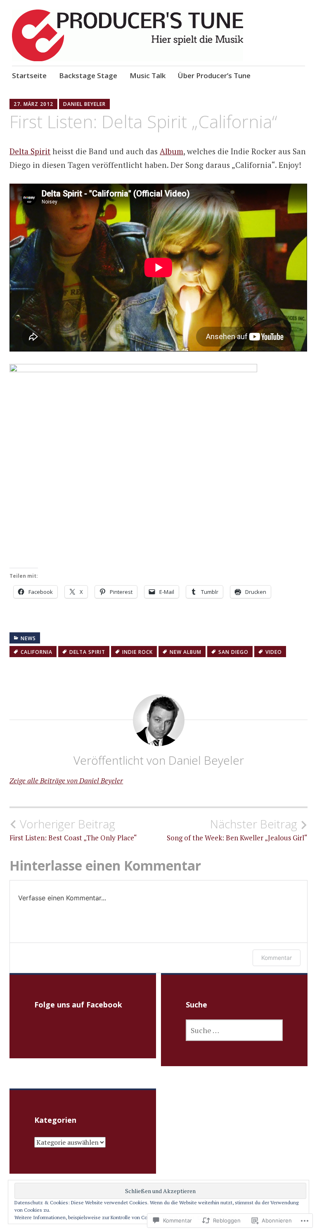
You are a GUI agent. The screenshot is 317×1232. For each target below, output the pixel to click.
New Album (185, 651)
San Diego (233, 651)
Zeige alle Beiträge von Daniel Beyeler (66, 780)
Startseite (29, 75)
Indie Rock (137, 651)
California (36, 651)
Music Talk (148, 75)
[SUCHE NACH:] (234, 1030)
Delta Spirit (29, 151)
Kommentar (276, 957)
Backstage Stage (88, 75)
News (28, 638)
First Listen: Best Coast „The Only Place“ (73, 829)
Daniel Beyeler (84, 104)
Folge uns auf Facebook (78, 1005)
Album (171, 151)
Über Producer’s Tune (214, 75)
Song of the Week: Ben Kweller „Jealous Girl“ (237, 829)
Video (273, 651)
